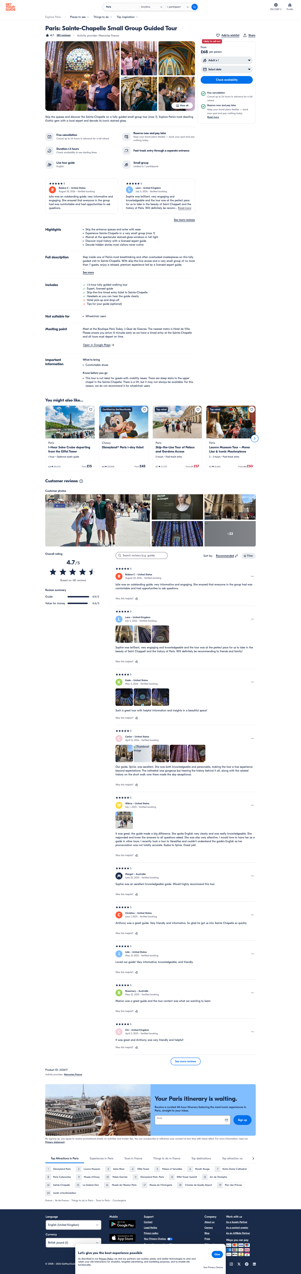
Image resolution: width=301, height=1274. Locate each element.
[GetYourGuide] (10, 7)
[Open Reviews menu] (252, 576)
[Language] (276, 5)
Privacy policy (151, 1233)
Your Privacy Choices (155, 1238)
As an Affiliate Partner (238, 1233)
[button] (58, 35)
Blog (206, 1233)
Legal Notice (150, 1227)
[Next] (254, 438)
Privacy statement (55, 1142)
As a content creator (237, 1227)
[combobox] (227, 556)
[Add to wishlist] (91, 409)
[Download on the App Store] (122, 1238)
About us (209, 1222)
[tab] (64, 1158)
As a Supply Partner (236, 1222)
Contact (148, 1222)
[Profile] (290, 5)
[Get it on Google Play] (122, 1224)
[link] (70, 438)
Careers (208, 1227)
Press (207, 1238)
